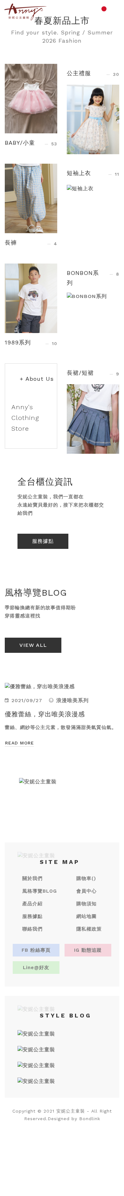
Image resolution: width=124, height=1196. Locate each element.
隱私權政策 (89, 929)
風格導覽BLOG (39, 891)
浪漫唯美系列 (72, 700)
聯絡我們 (32, 929)
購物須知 (86, 904)
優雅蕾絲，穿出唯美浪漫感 (45, 714)
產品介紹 (32, 904)
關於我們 (32, 878)
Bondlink (89, 1118)
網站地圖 (86, 916)
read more (19, 742)
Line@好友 (36, 967)
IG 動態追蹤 (88, 950)
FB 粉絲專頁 (36, 950)
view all (33, 645)
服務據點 (43, 541)
